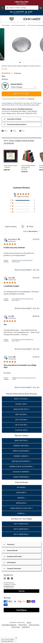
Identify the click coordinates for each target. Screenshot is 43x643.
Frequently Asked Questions (16, 124)
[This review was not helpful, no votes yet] (37, 270)
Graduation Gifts (21, 409)
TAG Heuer (21, 487)
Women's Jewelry (21, 456)
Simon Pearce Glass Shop (21, 508)
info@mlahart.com (9, 586)
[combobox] (21, 7)
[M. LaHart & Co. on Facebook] (8, 578)
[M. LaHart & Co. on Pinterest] (12, 578)
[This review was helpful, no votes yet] (33, 270)
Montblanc (21, 503)
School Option (16, 84)
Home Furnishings (21, 477)
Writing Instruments (21, 461)
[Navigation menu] (2, 7)
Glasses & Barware (21, 472)
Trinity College (5, 25)
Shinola (21, 513)
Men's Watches (21, 440)
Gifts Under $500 (21, 534)
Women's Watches (20, 446)
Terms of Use (15, 627)
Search (29, 622)
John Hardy (21, 493)
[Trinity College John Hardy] (32, 19)
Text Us (21, 591)
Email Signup (21, 610)
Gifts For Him (21, 420)
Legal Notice (26, 627)
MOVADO (21, 498)
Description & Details (14, 119)
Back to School (21, 399)
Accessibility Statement (9, 625)
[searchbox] (12, 226)
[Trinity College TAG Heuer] (11, 19)
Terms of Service (34, 625)
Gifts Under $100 (21, 524)
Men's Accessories (21, 451)
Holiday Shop (21, 404)
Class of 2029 (21, 430)
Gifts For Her (21, 425)
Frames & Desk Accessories (18, 25)
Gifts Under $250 (21, 529)
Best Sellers (20, 414)
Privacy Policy (22, 625)
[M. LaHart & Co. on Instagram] (5, 578)
